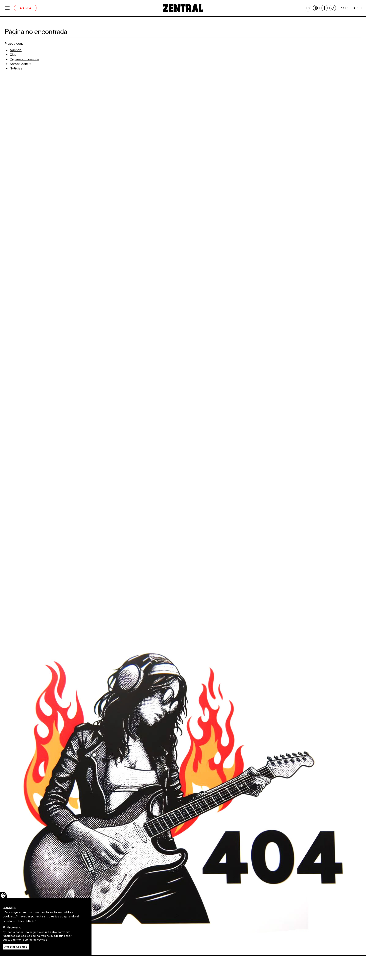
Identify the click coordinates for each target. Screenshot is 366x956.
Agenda (25, 8)
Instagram (316, 8)
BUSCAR (351, 8)
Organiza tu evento (24, 59)
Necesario (14, 927)
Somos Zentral (21, 64)
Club (13, 54)
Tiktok (332, 8)
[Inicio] (183, 8)
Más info (31, 921)
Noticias (16, 68)
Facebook (324, 8)
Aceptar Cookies (15, 946)
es (308, 8)
